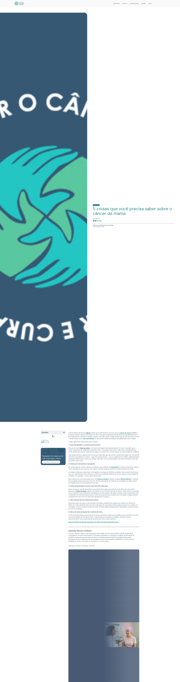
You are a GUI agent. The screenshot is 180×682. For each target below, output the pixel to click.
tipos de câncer (85, 448)
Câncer (88, 433)
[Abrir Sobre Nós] (119, 3)
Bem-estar (96, 205)
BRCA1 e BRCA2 (125, 479)
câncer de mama (125, 433)
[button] (94, 221)
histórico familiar (103, 479)
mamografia (114, 467)
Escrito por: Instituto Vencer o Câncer (103, 225)
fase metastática (88, 438)
